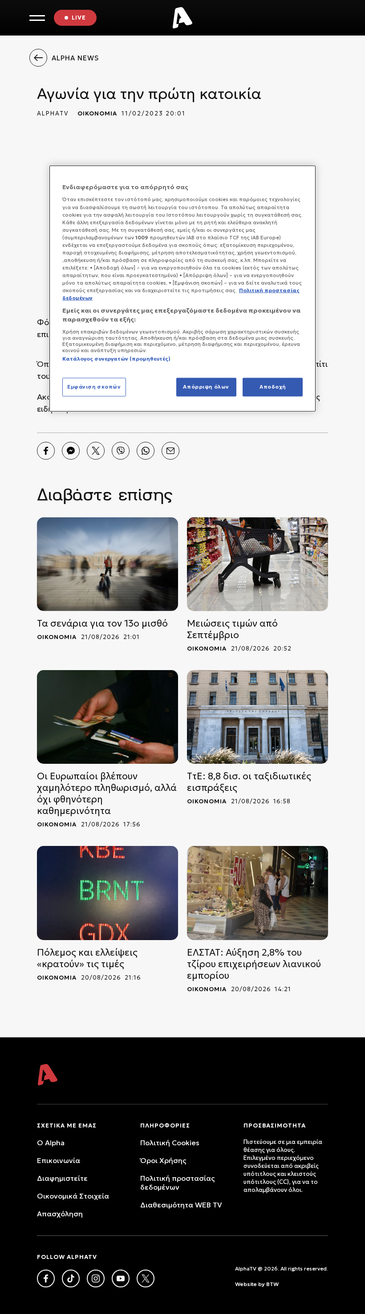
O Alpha (51, 1142)
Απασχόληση (60, 1213)
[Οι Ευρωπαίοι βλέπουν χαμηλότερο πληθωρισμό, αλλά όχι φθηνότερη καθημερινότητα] (107, 717)
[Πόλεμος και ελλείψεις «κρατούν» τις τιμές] (107, 893)
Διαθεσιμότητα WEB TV (181, 1204)
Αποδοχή (273, 387)
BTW (272, 1284)
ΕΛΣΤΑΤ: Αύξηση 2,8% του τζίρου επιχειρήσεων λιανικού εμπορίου (254, 964)
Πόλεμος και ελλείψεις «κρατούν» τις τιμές (87, 958)
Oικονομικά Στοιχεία (73, 1195)
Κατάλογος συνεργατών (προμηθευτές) (116, 358)
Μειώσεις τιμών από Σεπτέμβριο (232, 629)
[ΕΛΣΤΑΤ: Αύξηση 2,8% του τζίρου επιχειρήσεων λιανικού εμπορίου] (257, 893)
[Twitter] (96, 451)
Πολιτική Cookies (169, 1142)
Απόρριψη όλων (206, 387)
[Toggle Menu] (37, 18)
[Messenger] (71, 451)
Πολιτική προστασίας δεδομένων (177, 1182)
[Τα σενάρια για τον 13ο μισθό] (107, 564)
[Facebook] (46, 451)
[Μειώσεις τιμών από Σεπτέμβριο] (257, 564)
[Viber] (121, 451)
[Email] (170, 451)
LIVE (79, 17)
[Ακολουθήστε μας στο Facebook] (46, 1278)
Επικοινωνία (58, 1160)
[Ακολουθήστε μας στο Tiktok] (71, 1278)
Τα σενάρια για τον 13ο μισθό (102, 623)
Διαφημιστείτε (62, 1178)
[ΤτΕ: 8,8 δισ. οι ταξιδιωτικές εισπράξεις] (257, 717)
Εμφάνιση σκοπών (94, 387)
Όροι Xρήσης (163, 1160)
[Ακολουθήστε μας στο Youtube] (121, 1278)
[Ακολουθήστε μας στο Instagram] (96, 1278)
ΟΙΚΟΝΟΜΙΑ (97, 113)
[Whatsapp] (145, 451)
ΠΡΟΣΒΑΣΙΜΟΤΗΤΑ (274, 1125)
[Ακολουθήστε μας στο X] (145, 1278)
